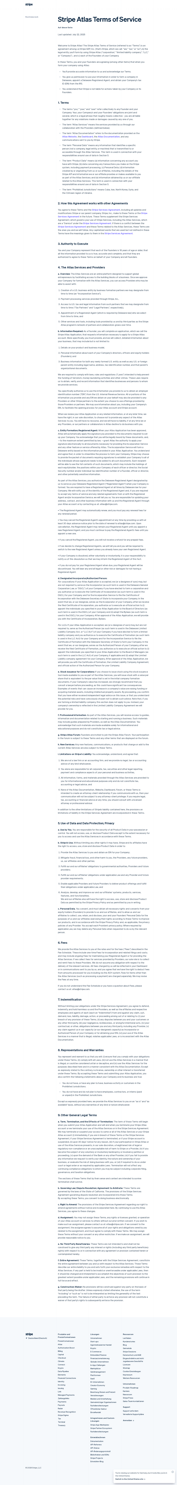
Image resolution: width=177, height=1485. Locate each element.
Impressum (127, 1374)
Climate (61, 1361)
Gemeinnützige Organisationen (103, 1402)
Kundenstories (129, 1341)
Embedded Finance (98, 1355)
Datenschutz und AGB (132, 1355)
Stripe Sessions (129, 1351)
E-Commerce (95, 1351)
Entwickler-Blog (96, 1461)
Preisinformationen (66, 1341)
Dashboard (87, 136)
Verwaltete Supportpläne (133, 1414)
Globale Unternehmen (99, 1361)
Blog (125, 1345)
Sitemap (126, 1368)
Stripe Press (128, 1398)
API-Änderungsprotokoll (100, 1451)
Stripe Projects (96, 1458)
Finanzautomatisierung (99, 1358)
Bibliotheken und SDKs (99, 1454)
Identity (61, 1381)
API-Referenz (96, 1444)
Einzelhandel (95, 1412)
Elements (62, 1374)
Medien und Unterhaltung (100, 1399)
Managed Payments (66, 1395)
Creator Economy (97, 1385)
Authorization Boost (66, 1348)
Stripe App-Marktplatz (99, 1425)
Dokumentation (96, 1441)
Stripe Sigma (63, 1415)
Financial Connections (67, 1378)
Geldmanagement (98, 1372)
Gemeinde (127, 1348)
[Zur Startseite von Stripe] (28, 1334)
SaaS (92, 1378)
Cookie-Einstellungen (132, 1371)
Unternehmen (96, 1338)
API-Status (94, 1448)
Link (59, 1391)
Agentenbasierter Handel (101, 1345)
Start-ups (94, 1341)
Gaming (93, 1388)
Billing (60, 1351)
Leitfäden (127, 1338)
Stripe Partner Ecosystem (101, 1428)
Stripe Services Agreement (106, 209)
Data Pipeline (63, 1371)
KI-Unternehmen (97, 1382)
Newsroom (127, 1394)
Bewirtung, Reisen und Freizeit (102, 1392)
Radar (60, 1408)
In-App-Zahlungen (97, 1365)
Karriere (126, 1391)
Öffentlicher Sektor (98, 1409)
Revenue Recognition (67, 1412)
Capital (61, 1354)
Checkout (62, 1358)
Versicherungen (97, 1395)
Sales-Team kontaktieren (133, 1401)
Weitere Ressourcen (131, 1378)
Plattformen (95, 1375)
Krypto (61, 1368)
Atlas (60, 1344)
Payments (62, 1401)
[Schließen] (172, 1472)
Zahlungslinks (63, 1398)
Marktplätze (95, 1368)
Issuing (61, 1388)
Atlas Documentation (109, 136)
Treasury (62, 1425)
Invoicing (61, 1385)
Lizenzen (127, 1364)
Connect (61, 1364)
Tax (59, 1418)
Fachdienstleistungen (99, 1405)
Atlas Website (69, 136)
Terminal (61, 1422)
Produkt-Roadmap (130, 1387)
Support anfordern (130, 1411)
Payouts (61, 1405)
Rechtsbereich (31, 17)
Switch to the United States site (129, 1479)
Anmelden (127, 1420)
